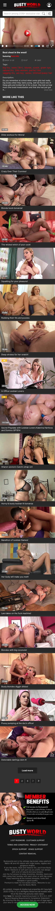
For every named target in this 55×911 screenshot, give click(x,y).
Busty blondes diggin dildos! (14, 686)
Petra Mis (15, 56)
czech (36, 67)
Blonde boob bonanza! (11, 208)
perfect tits (35, 70)
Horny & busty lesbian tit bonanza (17, 503)
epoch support (19, 849)
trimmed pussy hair (42, 73)
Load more (27, 770)
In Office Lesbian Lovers (12, 391)
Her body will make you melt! (15, 576)
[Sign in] (49, 5)
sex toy (20, 73)
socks (28, 73)
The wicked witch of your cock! (16, 244)
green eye (46, 67)
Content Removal (27, 854)
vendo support (35, 849)
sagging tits (9, 73)
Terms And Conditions (18, 845)
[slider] (14, 46)
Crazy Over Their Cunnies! (13, 171)
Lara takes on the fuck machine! (16, 613)
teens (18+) (17, 67)
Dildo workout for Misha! (12, 135)
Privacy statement (39, 845)
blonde (27, 67)
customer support (35, 840)
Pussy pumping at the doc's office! (17, 723)
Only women (21, 70)
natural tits (8, 70)
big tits (6, 67)
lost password (18, 840)
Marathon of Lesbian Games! (14, 540)
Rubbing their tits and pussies (15, 318)
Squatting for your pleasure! (14, 281)
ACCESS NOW (27, 904)
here (9, 896)
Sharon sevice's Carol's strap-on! (17, 467)
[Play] (27, 33)
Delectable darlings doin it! (14, 759)
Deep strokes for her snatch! (14, 354)
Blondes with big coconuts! (14, 650)
